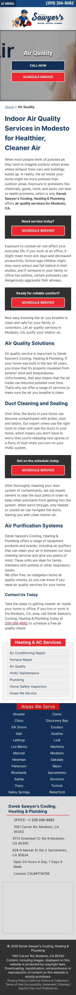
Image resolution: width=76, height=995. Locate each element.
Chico (19, 721)
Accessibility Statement (40, 984)
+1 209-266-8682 (41, 820)
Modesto (57, 753)
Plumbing (17, 680)
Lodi (57, 740)
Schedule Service (38, 77)
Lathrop (19, 740)
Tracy (19, 786)
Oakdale (57, 760)
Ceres (56, 714)
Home (9, 107)
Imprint (23, 988)
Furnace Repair (21, 660)
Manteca (57, 747)
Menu (9, 3)
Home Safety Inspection (28, 686)
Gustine (57, 734)
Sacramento (57, 773)
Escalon (57, 727)
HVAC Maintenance (24, 673)
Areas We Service (23, 693)
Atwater (19, 714)
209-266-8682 (16, 623)
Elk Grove (19, 727)
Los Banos (19, 747)
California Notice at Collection (47, 980)
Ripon (57, 766)
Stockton (57, 779)
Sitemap (63, 984)
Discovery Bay (57, 721)
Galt (19, 734)
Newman (19, 760)
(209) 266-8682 (60, 3)
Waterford (57, 792)
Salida (19, 779)
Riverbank (19, 773)
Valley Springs (19, 792)
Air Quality (18, 666)
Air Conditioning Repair (27, 653)
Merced (19, 753)
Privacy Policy (16, 980)
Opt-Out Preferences (44, 988)
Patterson (19, 766)
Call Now (38, 65)
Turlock (57, 786)
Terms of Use (14, 984)
